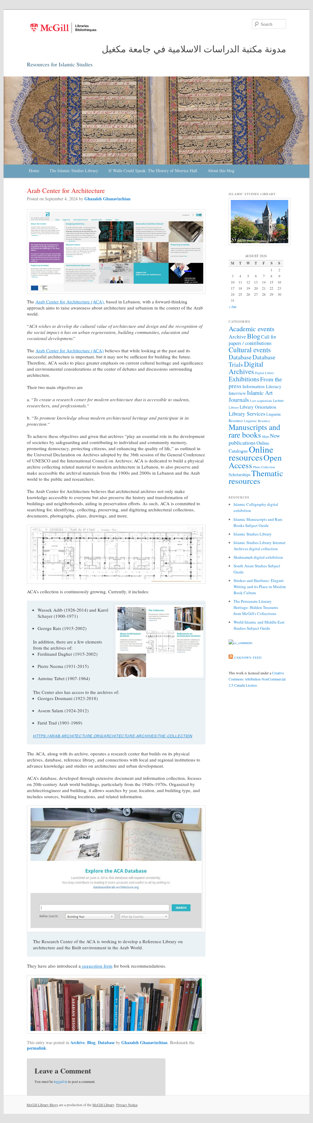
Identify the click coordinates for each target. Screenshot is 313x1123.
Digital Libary (264, 373)
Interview (237, 393)
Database (106, 1042)
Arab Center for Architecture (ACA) (69, 350)
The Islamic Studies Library (74, 170)
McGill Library (103, 1104)
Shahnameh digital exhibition (258, 557)
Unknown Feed (248, 657)
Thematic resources (256, 476)
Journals (239, 399)
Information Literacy (262, 386)
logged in (60, 1081)
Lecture (278, 400)
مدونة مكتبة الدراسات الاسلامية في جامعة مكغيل (194, 49)
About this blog (221, 170)
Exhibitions (244, 378)
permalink (36, 1048)
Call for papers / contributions (252, 340)
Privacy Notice (127, 1104)
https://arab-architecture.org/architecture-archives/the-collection (113, 735)
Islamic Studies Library (253, 534)
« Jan (232, 306)
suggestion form (96, 966)
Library (234, 407)
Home (34, 170)
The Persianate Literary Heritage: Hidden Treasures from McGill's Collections (256, 607)
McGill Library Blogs (42, 1104)
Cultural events (250, 349)
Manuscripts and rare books (254, 431)
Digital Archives (246, 367)
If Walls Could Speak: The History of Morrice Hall (153, 170)
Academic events (251, 328)
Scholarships (239, 474)
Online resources (251, 453)
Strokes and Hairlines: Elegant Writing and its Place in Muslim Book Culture (260, 586)
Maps (265, 436)
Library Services (247, 413)
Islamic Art (260, 392)
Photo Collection (264, 467)
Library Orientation (258, 407)
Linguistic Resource (257, 421)
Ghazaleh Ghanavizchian (107, 198)
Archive (77, 1042)
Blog (91, 1042)
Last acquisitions (261, 400)
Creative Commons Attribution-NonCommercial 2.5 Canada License (257, 679)
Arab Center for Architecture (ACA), (70, 301)
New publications (254, 439)
